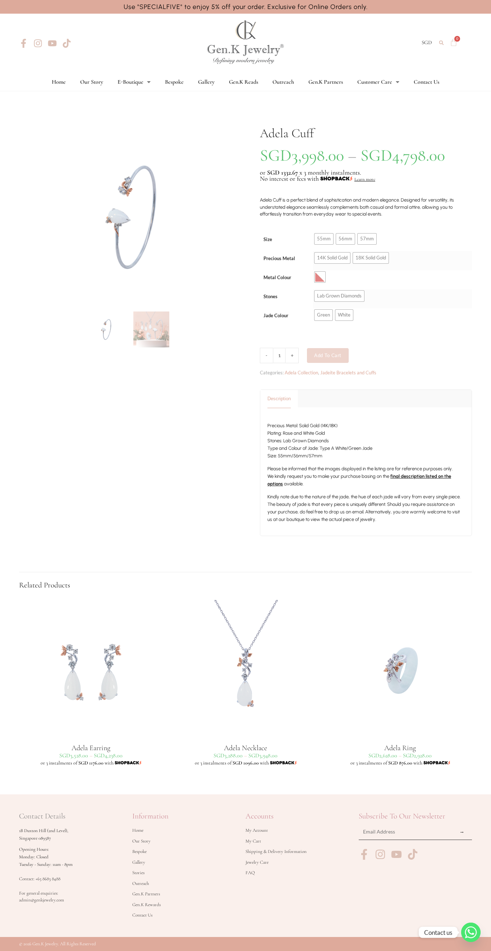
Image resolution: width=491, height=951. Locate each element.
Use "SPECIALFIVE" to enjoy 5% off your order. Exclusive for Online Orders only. (246, 7)
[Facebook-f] (23, 43)
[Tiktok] (66, 43)
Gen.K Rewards (146, 905)
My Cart (253, 841)
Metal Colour (277, 277)
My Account (257, 830)
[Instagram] (37, 43)
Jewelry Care (257, 862)
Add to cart (327, 355)
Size (267, 239)
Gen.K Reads (243, 82)
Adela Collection (301, 372)
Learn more (364, 179)
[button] (441, 42)
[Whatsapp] (471, 932)
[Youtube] (52, 43)
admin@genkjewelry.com (41, 900)
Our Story (91, 82)
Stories (138, 873)
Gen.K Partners (325, 82)
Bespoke (174, 82)
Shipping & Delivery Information (276, 851)
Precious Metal (279, 258)
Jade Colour (275, 315)
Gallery (206, 82)
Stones (270, 296)
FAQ (250, 873)
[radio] (324, 239)
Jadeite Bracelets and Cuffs (348, 372)
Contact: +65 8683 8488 (39, 879)
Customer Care (374, 82)
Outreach (283, 82)
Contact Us (426, 82)
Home (59, 82)
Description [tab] (279, 398)
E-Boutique (130, 82)
